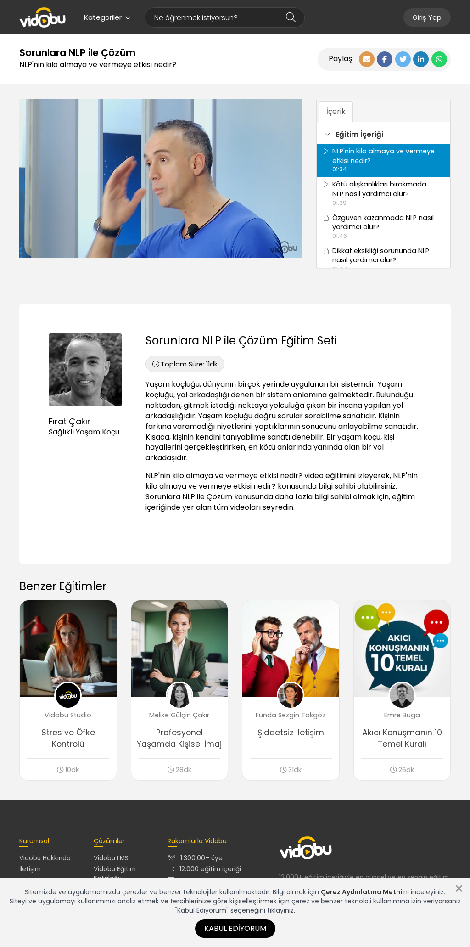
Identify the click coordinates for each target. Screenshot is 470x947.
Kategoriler (103, 17)
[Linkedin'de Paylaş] (421, 59)
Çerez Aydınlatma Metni (361, 891)
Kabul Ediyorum (235, 928)
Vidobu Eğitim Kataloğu (115, 873)
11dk (189, 364)
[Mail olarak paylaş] (367, 59)
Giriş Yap (427, 17)
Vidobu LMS (111, 858)
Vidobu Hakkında (45, 858)
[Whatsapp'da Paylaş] (439, 59)
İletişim (30, 869)
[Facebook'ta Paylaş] (384, 59)
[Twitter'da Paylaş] (403, 59)
